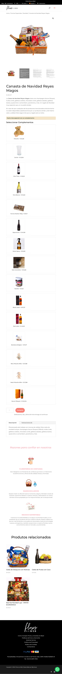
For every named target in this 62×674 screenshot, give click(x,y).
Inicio (8, 13)
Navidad (25, 13)
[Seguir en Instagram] (54, 672)
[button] (53, 18)
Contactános (31, 646)
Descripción (13, 423)
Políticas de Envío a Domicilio (31, 638)
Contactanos (9, 3)
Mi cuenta (24, 3)
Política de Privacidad (31, 642)
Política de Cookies (31, 644)
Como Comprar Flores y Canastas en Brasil (31, 636)
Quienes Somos (31, 640)
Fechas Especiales (16, 13)
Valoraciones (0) (27, 423)
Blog (3, 3)
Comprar (20, 410)
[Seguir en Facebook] (51, 672)
